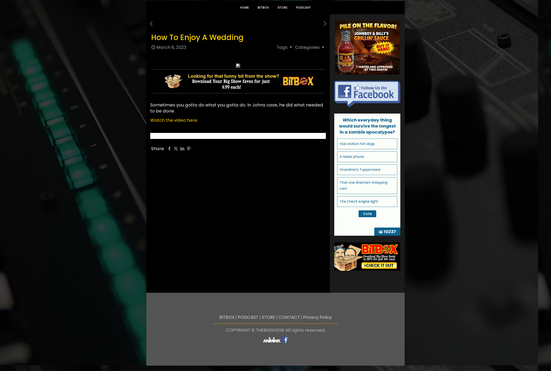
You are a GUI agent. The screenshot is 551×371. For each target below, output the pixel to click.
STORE (268, 317)
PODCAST (248, 317)
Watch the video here (173, 120)
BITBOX (226, 317)
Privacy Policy (317, 317)
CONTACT (289, 317)
